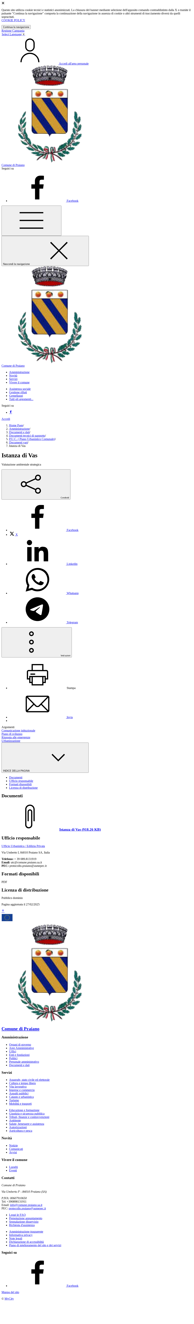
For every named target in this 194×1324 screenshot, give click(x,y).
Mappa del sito (10, 1292)
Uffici (12, 1051)
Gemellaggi (16, 395)
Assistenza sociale (20, 388)
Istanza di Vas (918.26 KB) (80, 829)
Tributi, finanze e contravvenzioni (29, 1117)
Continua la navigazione (16, 27)
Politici (13, 1058)
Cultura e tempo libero (22, 1083)
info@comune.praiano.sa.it (26, 1205)
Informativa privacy (21, 1235)
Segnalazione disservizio (23, 1221)
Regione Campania (13, 30)
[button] (19, 372)
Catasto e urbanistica (21, 1096)
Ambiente (15, 1120)
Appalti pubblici (18, 1093)
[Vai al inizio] (3, 911)
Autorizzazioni (18, 1127)
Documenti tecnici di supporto (27, 435)
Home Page (16, 425)
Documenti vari (18, 442)
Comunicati (16, 1149)
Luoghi (13, 1167)
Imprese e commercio (22, 1090)
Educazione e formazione (24, 1110)
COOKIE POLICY (13, 20)
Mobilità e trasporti (20, 1103)
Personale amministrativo (24, 1061)
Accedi (6, 418)
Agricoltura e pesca (20, 1130)
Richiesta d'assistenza (22, 1225)
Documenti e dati (19, 432)
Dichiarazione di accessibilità (26, 1241)
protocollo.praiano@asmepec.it (27, 1208)
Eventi (13, 1170)
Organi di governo (20, 1044)
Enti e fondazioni (19, 1054)
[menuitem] (43, 530)
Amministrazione (19, 428)
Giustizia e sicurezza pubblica (27, 1113)
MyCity (9, 1298)
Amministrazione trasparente (26, 1231)
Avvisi (13, 1152)
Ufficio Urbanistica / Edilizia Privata (23, 846)
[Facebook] (10, 412)
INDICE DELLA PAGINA (16, 770)
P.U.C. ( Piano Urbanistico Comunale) (32, 439)
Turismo (14, 1100)
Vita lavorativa (18, 1086)
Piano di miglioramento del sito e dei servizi (35, 1245)
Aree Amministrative (21, 1048)
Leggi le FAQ (17, 1214)
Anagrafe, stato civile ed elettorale (29, 1079)
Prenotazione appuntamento (25, 1218)
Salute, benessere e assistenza (26, 1123)
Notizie (13, 1145)
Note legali (15, 1238)
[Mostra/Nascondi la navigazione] (31, 221)
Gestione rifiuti (18, 392)
